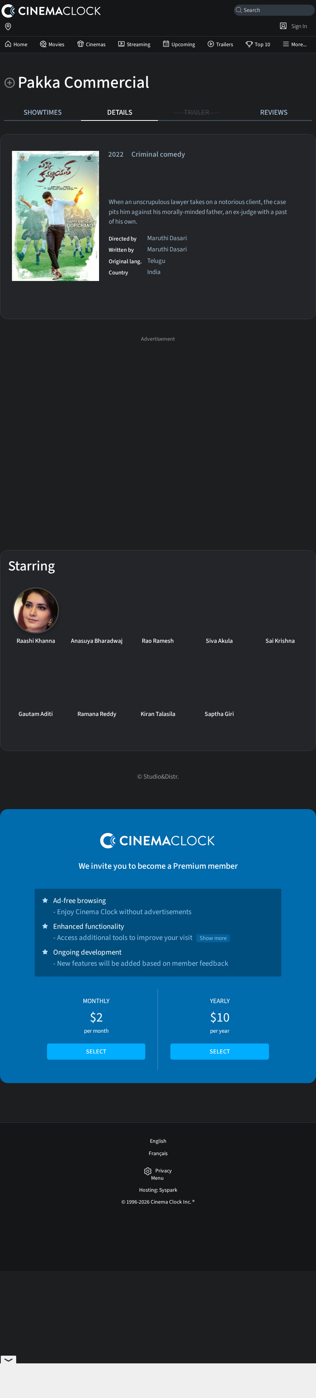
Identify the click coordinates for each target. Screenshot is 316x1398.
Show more (213, 938)
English (158, 1141)
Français (158, 1154)
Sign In (298, 26)
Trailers (224, 44)
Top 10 (262, 44)
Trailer (196, 112)
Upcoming (183, 44)
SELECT (96, 1051)
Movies (56, 44)
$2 (96, 1026)
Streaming (138, 44)
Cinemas (96, 44)
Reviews (273, 112)
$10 (220, 1026)
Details (119, 112)
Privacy (163, 1171)
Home (20, 44)
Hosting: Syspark (158, 1190)
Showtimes (43, 112)
